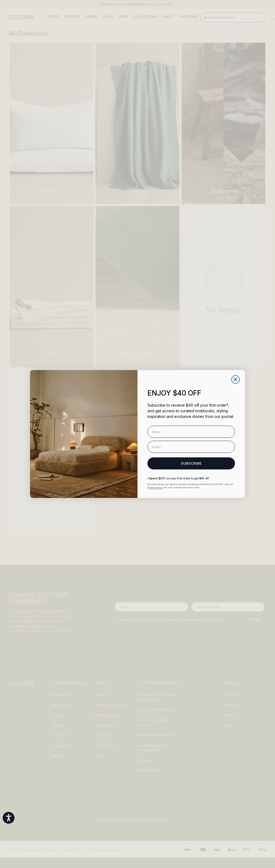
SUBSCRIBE (191, 463)
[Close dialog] (235, 379)
